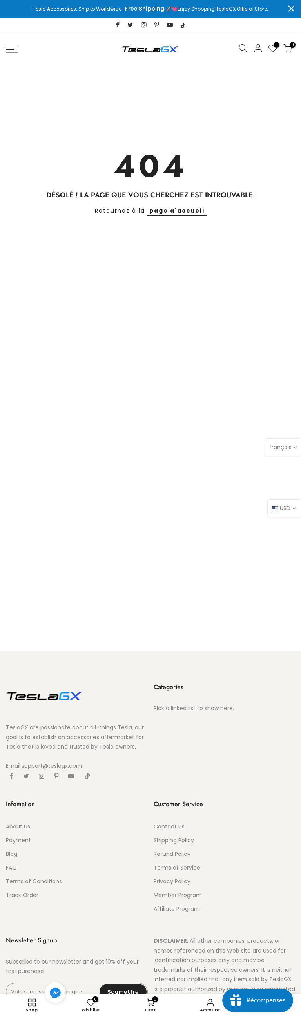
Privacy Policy (172, 881)
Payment (18, 840)
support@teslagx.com (52, 766)
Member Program (178, 895)
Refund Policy (172, 854)
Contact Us (169, 826)
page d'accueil (177, 211)
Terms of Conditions (34, 881)
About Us (18, 826)
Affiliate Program (177, 909)
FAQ (11, 868)
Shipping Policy (174, 840)
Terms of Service (177, 868)
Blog (11, 854)
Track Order (22, 895)
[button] (55, 994)
